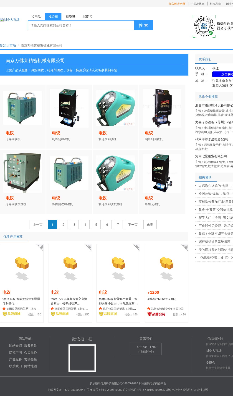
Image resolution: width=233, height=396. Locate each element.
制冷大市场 (8, 45)
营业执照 (202, 389)
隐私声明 (15, 352)
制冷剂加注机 (61, 139)
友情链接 (30, 359)
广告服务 (15, 359)
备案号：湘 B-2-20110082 (106, 389)
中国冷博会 (197, 3)
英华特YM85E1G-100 (161, 298)
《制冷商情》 (215, 338)
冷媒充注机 (152, 204)
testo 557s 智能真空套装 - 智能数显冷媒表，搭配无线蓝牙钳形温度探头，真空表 (118, 303)
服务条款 (30, 345)
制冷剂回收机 (107, 139)
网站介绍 (15, 345)
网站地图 (30, 366)
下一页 (133, 224)
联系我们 (15, 366)
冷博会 (210, 362)
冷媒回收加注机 (16, 204)
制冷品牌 (215, 3)
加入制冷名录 (177, 3)
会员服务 (30, 352)
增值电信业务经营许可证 (181, 389)
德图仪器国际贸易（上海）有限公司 (28, 308)
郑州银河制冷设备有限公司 (167, 308)
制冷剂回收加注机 (110, 204)
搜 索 (143, 25)
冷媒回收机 (13, 139)
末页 (150, 224)
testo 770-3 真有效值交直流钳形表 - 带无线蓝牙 (69, 301)
